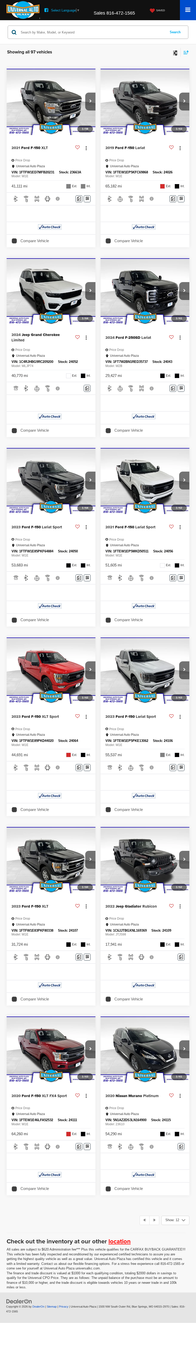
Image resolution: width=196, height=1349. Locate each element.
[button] (90, 101)
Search (175, 32)
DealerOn (38, 1306)
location (119, 1241)
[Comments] (79, 198)
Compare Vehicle (34, 241)
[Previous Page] (145, 1220)
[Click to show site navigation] (188, 10)
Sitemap (52, 1306)
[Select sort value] (185, 52)
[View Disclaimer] (58, 198)
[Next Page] (154, 1220)
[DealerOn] (19, 1301)
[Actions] (86, 147)
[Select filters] (175, 52)
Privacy (63, 1306)
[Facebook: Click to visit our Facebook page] (46, 10)
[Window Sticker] (87, 198)
